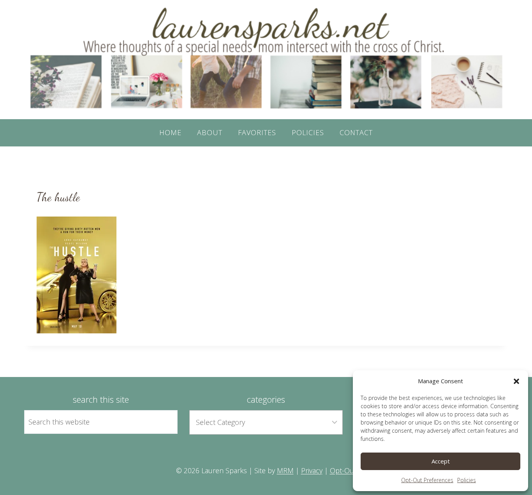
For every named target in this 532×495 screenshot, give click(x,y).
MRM (285, 470)
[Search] (163, 421)
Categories (266, 399)
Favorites (257, 132)
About (209, 132)
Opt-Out (343, 470)
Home (170, 132)
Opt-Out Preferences (427, 480)
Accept (441, 461)
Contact (356, 132)
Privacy (311, 470)
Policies (466, 480)
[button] (516, 381)
